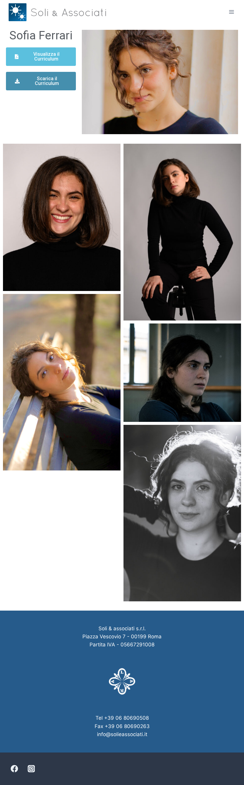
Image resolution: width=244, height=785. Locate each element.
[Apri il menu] (231, 11)
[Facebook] (14, 768)
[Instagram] (31, 768)
